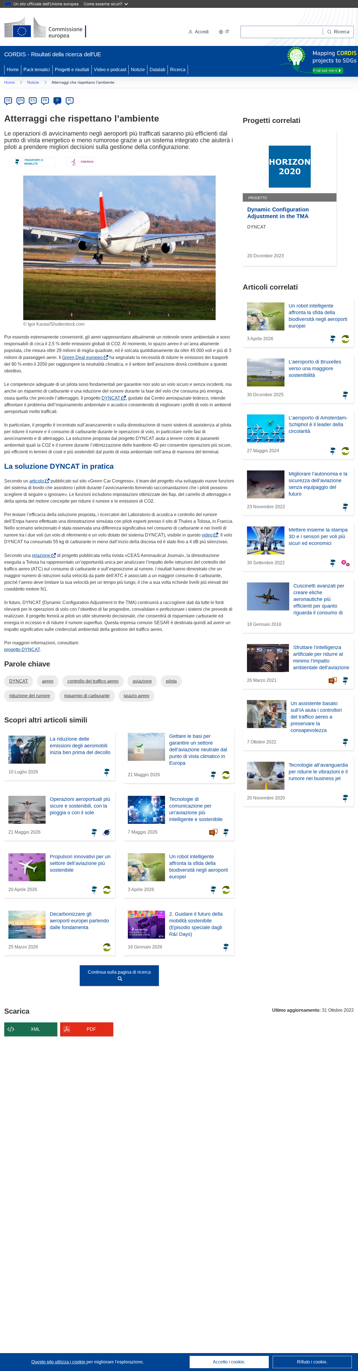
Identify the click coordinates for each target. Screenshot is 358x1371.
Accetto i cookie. (229, 1362)
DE (8, 100)
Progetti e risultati (72, 69)
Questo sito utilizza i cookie (58, 1362)
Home (13, 69)
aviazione (142, 681)
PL (70, 100)
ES (32, 100)
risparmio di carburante (87, 695)
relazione (42, 555)
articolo (37, 481)
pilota (171, 681)
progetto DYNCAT (22, 649)
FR (45, 100)
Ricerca (177, 69)
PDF (91, 1029)
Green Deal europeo (83, 357)
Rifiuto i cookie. (312, 1362)
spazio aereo (136, 695)
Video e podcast (110, 69)
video (208, 535)
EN (20, 100)
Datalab (157, 69)
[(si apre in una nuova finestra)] (48, 28)
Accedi (202, 31)
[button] (224, 32)
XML (35, 1029)
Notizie (138, 69)
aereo (47, 681)
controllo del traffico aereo (93, 681)
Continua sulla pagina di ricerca (119, 972)
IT (57, 100)
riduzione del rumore (29, 695)
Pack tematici (36, 69)
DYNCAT (112, 398)
